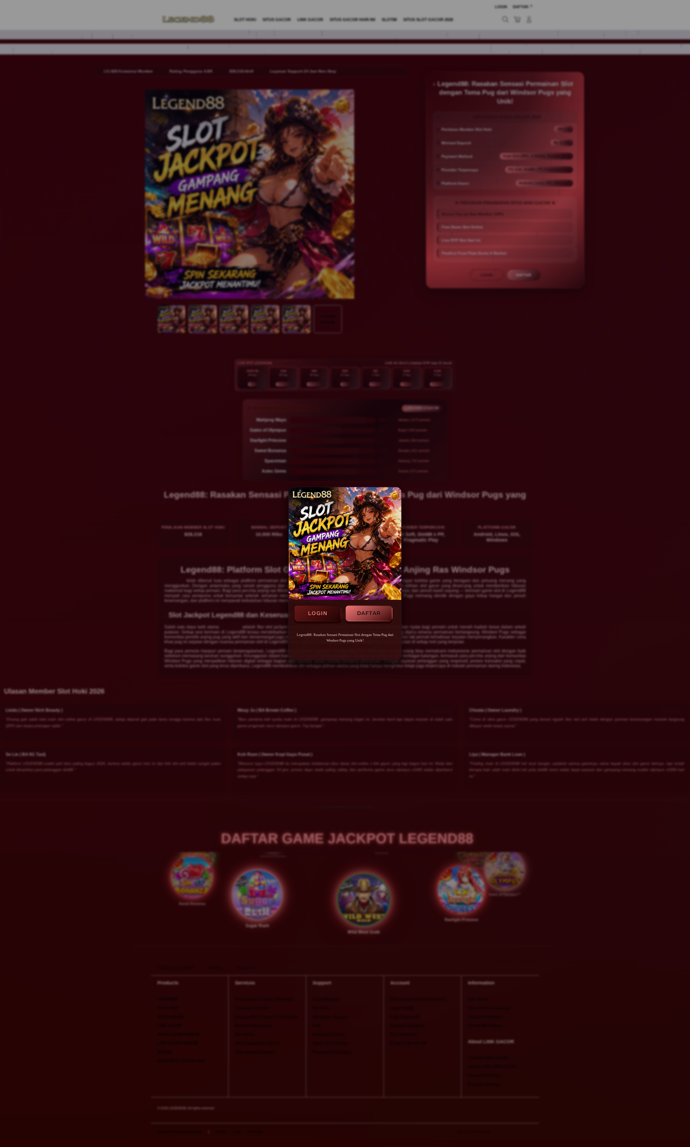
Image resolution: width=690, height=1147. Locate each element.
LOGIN (317, 613)
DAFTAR (369, 613)
